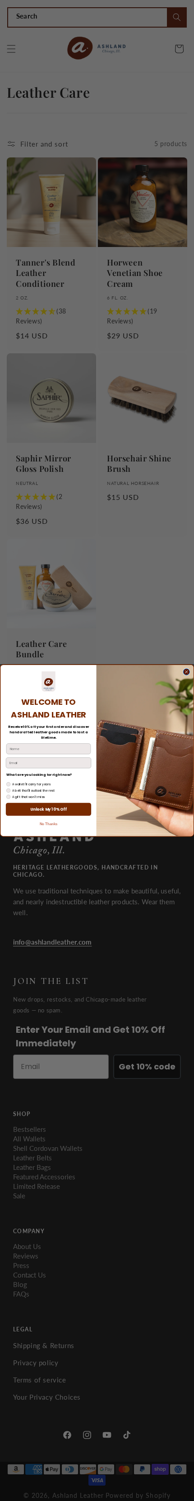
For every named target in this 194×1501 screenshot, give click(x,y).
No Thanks (49, 824)
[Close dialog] (186, 672)
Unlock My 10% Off (48, 809)
